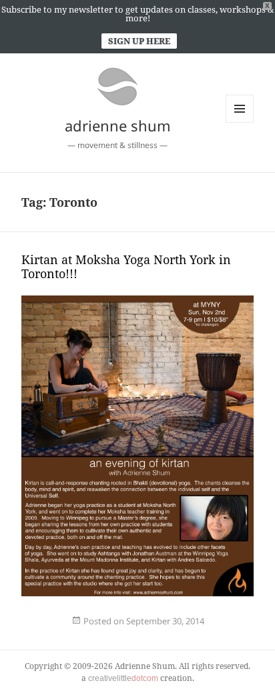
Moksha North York (73, 629)
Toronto (83, 629)
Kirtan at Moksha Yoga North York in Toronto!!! (126, 266)
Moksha (63, 629)
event (35, 629)
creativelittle (123, 678)
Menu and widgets (240, 122)
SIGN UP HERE (139, 41)
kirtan (40, 629)
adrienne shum (118, 125)
